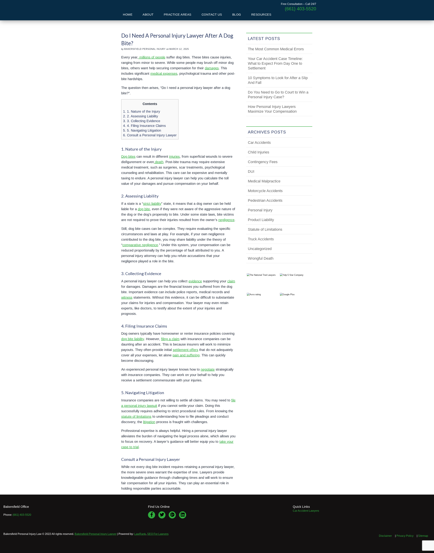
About (148, 14)
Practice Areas (177, 14)
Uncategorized (260, 249)
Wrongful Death (260, 258)
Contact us (212, 14)
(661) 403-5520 (22, 514)
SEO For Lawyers (158, 534)
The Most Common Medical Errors (276, 49)
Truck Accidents (261, 239)
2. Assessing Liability (140, 116)
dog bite (144, 209)
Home (127, 14)
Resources (261, 14)
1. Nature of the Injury (141, 111)
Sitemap (423, 535)
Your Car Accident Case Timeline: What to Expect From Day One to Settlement (275, 63)
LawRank (140, 534)
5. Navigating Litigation (142, 130)
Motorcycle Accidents (265, 191)
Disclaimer (385, 535)
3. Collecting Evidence (141, 121)
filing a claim (170, 339)
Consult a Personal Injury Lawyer (150, 135)
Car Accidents (259, 142)
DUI (251, 171)
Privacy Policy (404, 535)
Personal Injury (260, 210)
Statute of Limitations (265, 229)
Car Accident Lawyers (306, 510)
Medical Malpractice (264, 181)
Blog (236, 14)
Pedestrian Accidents (265, 200)
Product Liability (261, 220)
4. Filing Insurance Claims (144, 126)
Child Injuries (258, 152)
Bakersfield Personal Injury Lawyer (95, 534)
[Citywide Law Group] (140, 7)
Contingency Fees (263, 162)
